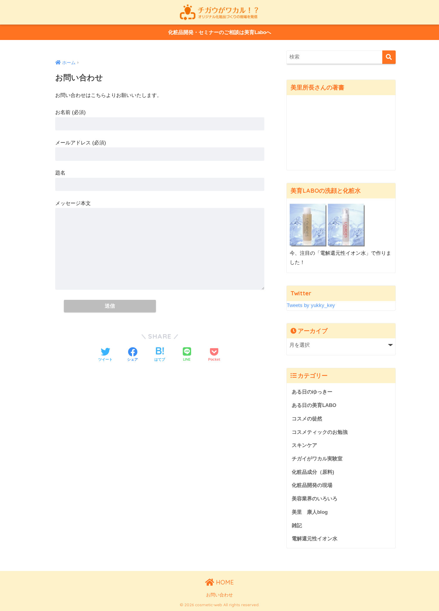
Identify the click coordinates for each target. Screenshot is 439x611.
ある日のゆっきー (312, 392)
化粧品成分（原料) (313, 472)
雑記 (297, 525)
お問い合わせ (219, 595)
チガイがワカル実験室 (317, 459)
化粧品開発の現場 (312, 485)
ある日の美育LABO (314, 405)
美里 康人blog (310, 512)
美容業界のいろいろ (314, 499)
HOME (224, 582)
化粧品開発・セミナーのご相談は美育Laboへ (219, 32)
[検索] (389, 57)
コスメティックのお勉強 (320, 432)
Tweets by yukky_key (311, 305)
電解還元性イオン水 (314, 538)
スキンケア (304, 445)
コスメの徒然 (307, 419)
